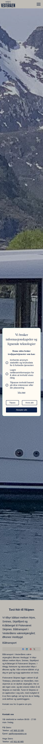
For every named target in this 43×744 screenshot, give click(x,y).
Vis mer (21, 392)
